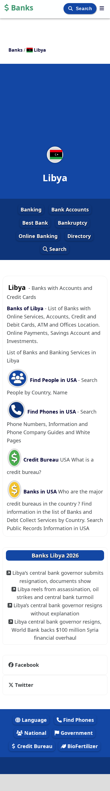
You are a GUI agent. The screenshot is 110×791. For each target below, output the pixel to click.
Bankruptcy (72, 222)
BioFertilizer (82, 746)
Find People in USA (53, 380)
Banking (31, 209)
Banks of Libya (25, 308)
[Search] (71, 8)
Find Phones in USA (51, 411)
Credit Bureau (41, 459)
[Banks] (102, 8)
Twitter (24, 684)
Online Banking (38, 236)
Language (33, 719)
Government (76, 732)
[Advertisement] (55, 109)
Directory (79, 236)
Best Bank (35, 222)
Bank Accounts (70, 209)
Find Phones (78, 719)
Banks (22, 8)
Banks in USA (40, 491)
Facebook (27, 664)
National (34, 732)
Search (84, 8)
